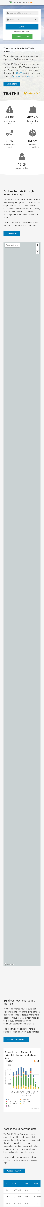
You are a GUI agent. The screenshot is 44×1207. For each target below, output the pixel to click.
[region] (22, 604)
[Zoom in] (37, 245)
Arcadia (16, 76)
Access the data (14, 1171)
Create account (22, 37)
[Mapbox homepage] (9, 964)
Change (9, 1061)
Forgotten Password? (22, 32)
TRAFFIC (20, 73)
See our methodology (16, 1040)
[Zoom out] (37, 248)
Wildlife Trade (24, 2)
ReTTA (30, 76)
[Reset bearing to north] (37, 252)
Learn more (12, 84)
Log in (22, 27)
